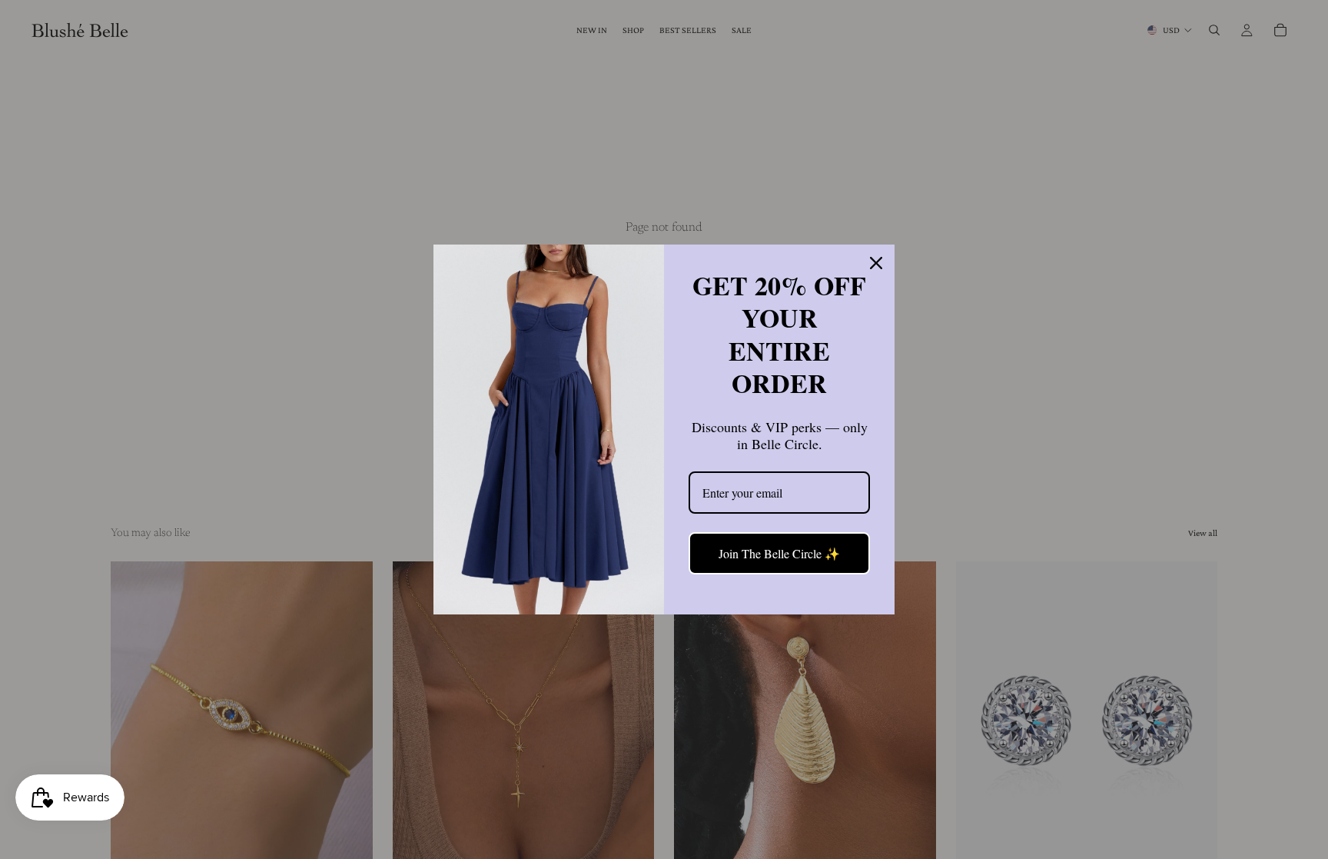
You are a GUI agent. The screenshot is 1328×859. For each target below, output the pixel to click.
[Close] (876, 263)
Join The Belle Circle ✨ (779, 553)
